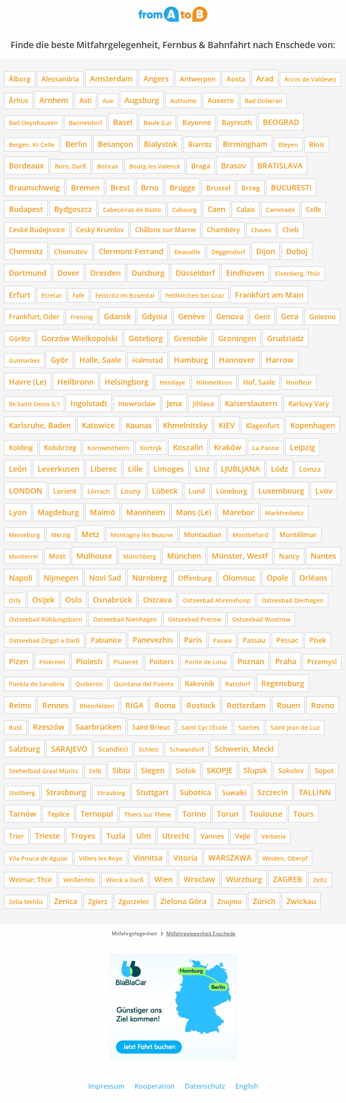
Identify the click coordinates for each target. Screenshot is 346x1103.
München (184, 555)
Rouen (288, 705)
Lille (135, 468)
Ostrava (157, 599)
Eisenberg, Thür (297, 273)
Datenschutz (205, 1086)
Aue (108, 101)
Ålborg (19, 79)
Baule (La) (157, 123)
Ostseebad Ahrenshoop (217, 600)
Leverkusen (58, 468)
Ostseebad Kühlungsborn (45, 619)
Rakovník (199, 683)
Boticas (107, 166)
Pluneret (126, 662)
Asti (85, 100)
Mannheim (145, 512)
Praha (285, 661)
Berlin (76, 144)
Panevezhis (152, 639)
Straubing (111, 793)
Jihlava (203, 403)
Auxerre (221, 100)
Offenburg (195, 578)
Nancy (289, 556)
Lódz (279, 468)
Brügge (182, 187)
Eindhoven (245, 272)
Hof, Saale (259, 382)
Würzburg (244, 879)
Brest (120, 187)
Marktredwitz (284, 513)
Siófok (186, 770)
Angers (156, 78)
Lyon (18, 512)
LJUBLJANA (240, 468)
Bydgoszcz (73, 209)
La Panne (265, 448)
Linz (202, 468)
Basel (122, 122)
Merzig (60, 535)
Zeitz (320, 880)
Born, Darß (70, 166)
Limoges (169, 468)
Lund (197, 491)
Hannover (237, 359)
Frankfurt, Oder (34, 316)
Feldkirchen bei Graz (194, 295)
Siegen (153, 770)
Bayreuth (237, 122)
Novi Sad (105, 577)
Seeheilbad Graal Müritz (43, 771)
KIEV (227, 425)
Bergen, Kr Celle (31, 145)
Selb (95, 771)
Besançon (115, 144)
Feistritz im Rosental (124, 295)
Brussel (218, 188)
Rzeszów (49, 726)
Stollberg (22, 793)
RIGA (134, 705)
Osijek (43, 599)
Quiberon (89, 684)
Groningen (237, 338)
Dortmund (27, 272)
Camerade (280, 210)
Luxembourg (281, 490)
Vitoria (185, 857)
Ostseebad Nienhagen (125, 619)
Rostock (201, 705)
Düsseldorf (195, 272)
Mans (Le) (193, 512)
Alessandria (60, 79)
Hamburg (191, 359)
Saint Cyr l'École (204, 727)
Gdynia (154, 316)
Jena (174, 403)
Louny (131, 491)
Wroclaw (199, 879)
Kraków (227, 447)
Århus (18, 100)
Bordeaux (26, 165)
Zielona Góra (183, 901)
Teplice (58, 814)
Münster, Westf (240, 555)
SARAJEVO (69, 748)
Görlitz (19, 338)
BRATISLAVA (280, 165)
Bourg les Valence (154, 166)
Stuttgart (152, 792)
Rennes (55, 705)
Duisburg (148, 272)
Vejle (242, 836)
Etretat (51, 295)
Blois (316, 144)
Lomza (310, 469)
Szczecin (272, 792)
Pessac (287, 640)
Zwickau (301, 901)
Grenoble (190, 338)
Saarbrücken (98, 726)
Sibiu (121, 770)
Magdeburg (58, 512)
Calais (245, 209)
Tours (303, 813)
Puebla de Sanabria (37, 684)
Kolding (21, 447)
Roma (165, 705)
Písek (317, 640)
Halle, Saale (100, 359)
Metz (90, 534)
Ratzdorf (237, 684)
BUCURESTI (291, 187)
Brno (150, 187)
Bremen (85, 187)
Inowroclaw (137, 403)
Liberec (103, 468)
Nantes (323, 555)
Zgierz (98, 901)
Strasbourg (66, 792)
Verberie (273, 836)
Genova (229, 316)
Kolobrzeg (60, 447)
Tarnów (22, 813)
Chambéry (223, 229)
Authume (183, 101)
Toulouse (265, 813)
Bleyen (288, 145)
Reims (20, 705)
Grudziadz (285, 338)
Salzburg (24, 748)
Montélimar (298, 534)
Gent (262, 316)
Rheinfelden (97, 706)
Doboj (297, 251)
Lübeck (165, 490)
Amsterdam (111, 78)
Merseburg (24, 535)
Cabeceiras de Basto (132, 210)
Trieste (47, 835)
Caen (216, 209)
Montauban (203, 534)
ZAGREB (287, 879)
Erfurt (19, 294)
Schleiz (149, 749)
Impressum (106, 1086)
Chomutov (71, 251)
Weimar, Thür (30, 879)
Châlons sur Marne (165, 229)
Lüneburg (231, 491)
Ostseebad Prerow (194, 619)
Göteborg (146, 338)
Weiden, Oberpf (285, 858)
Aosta (236, 79)
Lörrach (98, 491)
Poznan (251, 661)
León (18, 468)
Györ (59, 359)
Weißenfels (79, 880)
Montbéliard (250, 535)
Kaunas (139, 425)
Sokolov (291, 770)
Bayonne (196, 122)
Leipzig (302, 447)
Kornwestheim (108, 448)
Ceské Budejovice (37, 229)
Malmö (102, 512)
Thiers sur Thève (147, 814)
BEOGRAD (281, 122)
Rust (15, 727)
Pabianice (106, 640)
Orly (15, 600)
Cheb (290, 229)
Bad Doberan (263, 101)
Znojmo (229, 901)
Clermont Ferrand (131, 251)
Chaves (261, 230)
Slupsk (255, 770)
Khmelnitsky (185, 425)
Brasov (233, 165)
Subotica (195, 792)
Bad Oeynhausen (33, 123)
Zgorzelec (134, 901)
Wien (163, 879)
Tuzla (115, 835)
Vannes (212, 836)
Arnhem (53, 100)
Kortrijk (151, 448)
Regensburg (282, 683)
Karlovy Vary (308, 403)
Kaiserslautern (251, 403)
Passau (254, 640)
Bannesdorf (85, 123)
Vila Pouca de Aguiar (38, 858)
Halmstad (147, 360)
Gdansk (117, 316)
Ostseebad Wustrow (261, 619)
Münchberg (139, 556)
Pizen (18, 661)
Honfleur (299, 382)
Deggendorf (228, 252)
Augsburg (141, 100)
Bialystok (160, 144)
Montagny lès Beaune (142, 535)
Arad (264, 78)
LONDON (25, 490)
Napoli (20, 577)
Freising (81, 317)
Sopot (324, 770)
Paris (193, 639)
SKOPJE (219, 770)
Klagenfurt (262, 425)
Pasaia (222, 640)
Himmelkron (214, 382)
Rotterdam (246, 705)
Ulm (143, 835)
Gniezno (322, 316)
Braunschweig (34, 187)
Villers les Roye (100, 858)
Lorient (64, 491)
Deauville (187, 252)
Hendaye (172, 382)
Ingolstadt (88, 403)
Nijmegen (60, 577)
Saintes (249, 727)
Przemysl (322, 661)
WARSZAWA (229, 857)
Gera (289, 316)
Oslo (73, 599)
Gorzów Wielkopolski (79, 338)
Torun (227, 813)
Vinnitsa (147, 857)
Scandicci (113, 749)
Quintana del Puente (144, 684)
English (246, 1086)
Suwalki (234, 792)
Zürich (264, 901)
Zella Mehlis (26, 902)
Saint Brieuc (151, 727)
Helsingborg (127, 381)
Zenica (65, 901)
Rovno (322, 705)
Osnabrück (112, 599)
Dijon (265, 251)
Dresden (105, 272)
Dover (68, 272)
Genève (191, 316)
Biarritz (200, 144)
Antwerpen (198, 79)
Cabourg (184, 210)
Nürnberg (149, 577)
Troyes (83, 835)
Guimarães (24, 360)
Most (57, 556)
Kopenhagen (312, 425)
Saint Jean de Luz (295, 727)
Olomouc (239, 577)
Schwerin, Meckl (244, 748)
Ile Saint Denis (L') (34, 404)
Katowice (98, 425)
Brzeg (250, 188)
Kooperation (155, 1086)
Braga (200, 166)
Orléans (313, 577)
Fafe (78, 295)
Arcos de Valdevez (310, 79)
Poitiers (161, 661)
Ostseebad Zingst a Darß (44, 640)
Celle (313, 209)
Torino (194, 813)
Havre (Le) (27, 381)
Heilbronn (75, 381)
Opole (277, 577)
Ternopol (97, 813)
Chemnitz (26, 251)
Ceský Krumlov (100, 229)
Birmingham (245, 144)
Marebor (238, 512)
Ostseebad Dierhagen (293, 600)
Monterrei (23, 556)
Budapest (26, 209)
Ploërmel (52, 662)
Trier (16, 836)
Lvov (323, 490)
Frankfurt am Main (269, 294)
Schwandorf (187, 749)
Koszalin (188, 447)
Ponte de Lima (206, 662)
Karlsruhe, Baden (40, 425)
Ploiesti (89, 661)
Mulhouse (94, 555)
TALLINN (315, 792)
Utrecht (175, 835)
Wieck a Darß (124, 880)
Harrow (280, 359)
